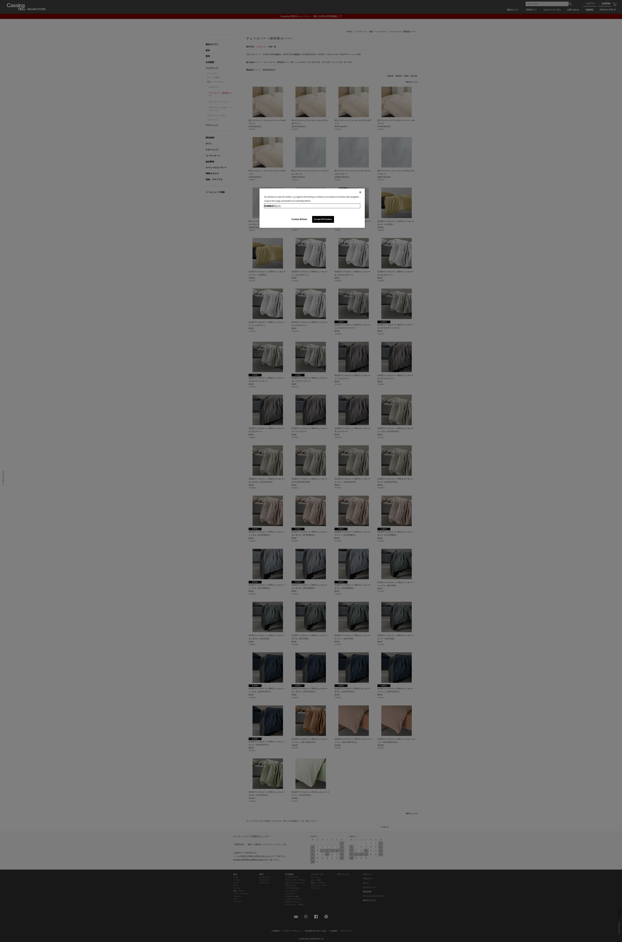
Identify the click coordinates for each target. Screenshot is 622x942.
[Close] (360, 192)
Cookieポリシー (272, 205)
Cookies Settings (299, 219)
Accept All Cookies (323, 219)
